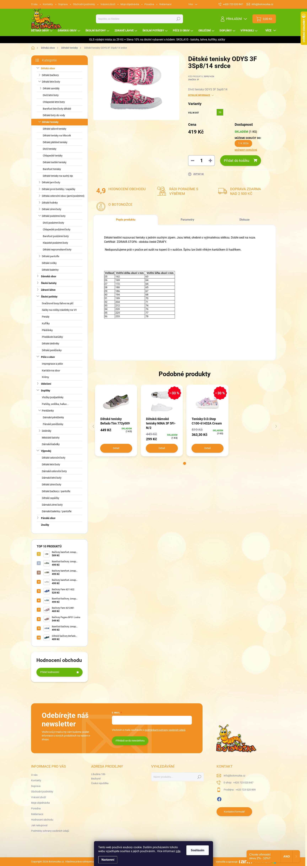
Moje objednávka (129, 4)
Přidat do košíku (236, 160)
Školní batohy (48, 283)
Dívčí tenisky (49, 148)
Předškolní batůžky (52, 336)
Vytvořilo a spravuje (227, 861)
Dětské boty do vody (54, 115)
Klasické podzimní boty (55, 242)
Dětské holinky (50, 202)
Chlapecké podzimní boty (56, 229)
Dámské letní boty (51, 477)
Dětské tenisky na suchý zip (58, 175)
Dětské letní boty (51, 81)
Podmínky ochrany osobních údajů (50, 830)
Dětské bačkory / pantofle (56, 491)
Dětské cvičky (49, 263)
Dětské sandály (51, 88)
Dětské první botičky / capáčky (58, 189)
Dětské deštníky (50, 343)
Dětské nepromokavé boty (57, 249)
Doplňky (45, 390)
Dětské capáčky (50, 498)
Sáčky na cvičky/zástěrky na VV (59, 309)
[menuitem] (42, 30)
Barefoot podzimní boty (56, 236)
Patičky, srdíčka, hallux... (55, 404)
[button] (184, 463)
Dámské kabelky (51, 444)
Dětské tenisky (50, 122)
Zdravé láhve (48, 289)
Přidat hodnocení (49, 672)
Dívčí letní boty (51, 95)
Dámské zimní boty (52, 504)
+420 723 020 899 (245, 789)
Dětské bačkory (50, 75)
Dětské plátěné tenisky (55, 142)
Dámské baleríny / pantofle (56, 511)
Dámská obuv (48, 276)
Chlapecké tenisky (53, 155)
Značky (45, 524)
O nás (34, 4)
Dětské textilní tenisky (54, 162)
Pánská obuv (48, 518)
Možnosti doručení (246, 150)
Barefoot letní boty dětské (57, 108)
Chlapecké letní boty (54, 102)
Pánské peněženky (53, 424)
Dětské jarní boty (51, 182)
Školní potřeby (49, 296)
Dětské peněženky (52, 350)
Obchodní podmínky (84, 4)
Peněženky (48, 410)
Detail (116, 448)
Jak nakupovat (39, 825)
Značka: (193, 80)
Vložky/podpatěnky (52, 397)
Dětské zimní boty (51, 209)
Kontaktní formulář (234, 811)
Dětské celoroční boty (53, 457)
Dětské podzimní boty (54, 216)
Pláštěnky (47, 330)
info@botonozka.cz (234, 775)
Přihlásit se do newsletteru (130, 740)
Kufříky (46, 323)
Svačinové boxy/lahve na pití (57, 303)
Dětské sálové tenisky (54, 128)
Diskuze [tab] (244, 219)
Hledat (178, 18)
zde (178, 851)
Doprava (63, 4)
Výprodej (46, 451)
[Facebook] (219, 798)
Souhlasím (197, 850)
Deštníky (46, 430)
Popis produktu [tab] (125, 219)
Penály (45, 316)
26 (220, 112)
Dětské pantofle (50, 256)
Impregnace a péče (52, 363)
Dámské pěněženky (53, 417)
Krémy (45, 377)
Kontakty (48, 4)
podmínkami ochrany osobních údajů (165, 730)
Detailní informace (199, 95)
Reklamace (165, 4)
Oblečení (46, 383)
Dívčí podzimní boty (53, 222)
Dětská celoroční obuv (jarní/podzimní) (63, 195)
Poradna (149, 4)
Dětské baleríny (50, 269)
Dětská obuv (48, 68)
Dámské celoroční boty (54, 471)
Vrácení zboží (107, 4)
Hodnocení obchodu (42, 819)
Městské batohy (51, 437)
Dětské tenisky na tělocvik (57, 135)
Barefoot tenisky (52, 169)
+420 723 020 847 (243, 782)
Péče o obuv (48, 357)
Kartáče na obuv (51, 370)
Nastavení (107, 859)
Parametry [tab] (187, 219)
